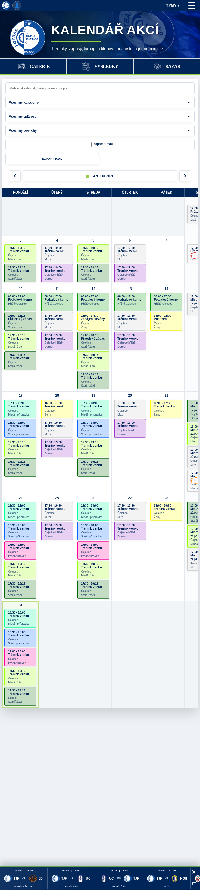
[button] (100, 175)
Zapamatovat (103, 144)
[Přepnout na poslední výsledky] (194, 883)
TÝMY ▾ (172, 5)
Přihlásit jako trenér (16, 5)
